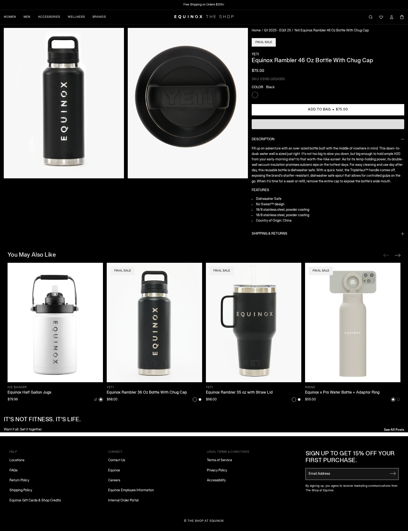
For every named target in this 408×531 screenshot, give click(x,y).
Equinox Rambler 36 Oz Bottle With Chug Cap (147, 392)
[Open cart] (402, 17)
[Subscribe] (393, 473)
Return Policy (19, 480)
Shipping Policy (20, 490)
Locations (16, 460)
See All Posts (394, 429)
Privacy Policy (217, 470)
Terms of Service (219, 460)
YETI (255, 54)
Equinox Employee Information (131, 490)
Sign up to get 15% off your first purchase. (350, 457)
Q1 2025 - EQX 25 (277, 30)
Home (256, 30)
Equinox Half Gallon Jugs (29, 392)
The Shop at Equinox (205, 521)
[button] (64, 103)
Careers (114, 480)
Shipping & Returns (269, 233)
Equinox (114, 470)
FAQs (13, 470)
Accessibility (216, 480)
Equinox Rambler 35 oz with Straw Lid (239, 392)
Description (263, 139)
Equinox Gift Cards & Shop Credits (35, 500)
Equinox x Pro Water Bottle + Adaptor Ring (342, 392)
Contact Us (116, 460)
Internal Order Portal (123, 500)
